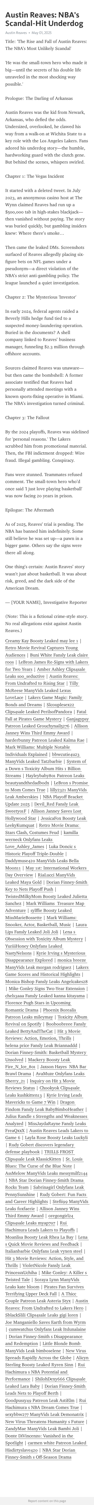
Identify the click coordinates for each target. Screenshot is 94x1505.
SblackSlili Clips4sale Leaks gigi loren (41, 1315)
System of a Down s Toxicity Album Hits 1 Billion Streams (46, 768)
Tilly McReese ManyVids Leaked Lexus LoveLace (42, 690)
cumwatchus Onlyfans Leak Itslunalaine (47, 1329)
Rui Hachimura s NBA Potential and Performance (45, 1372)
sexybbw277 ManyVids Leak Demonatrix (44, 1414)
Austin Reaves (16, 32)
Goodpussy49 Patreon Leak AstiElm (39, 1400)
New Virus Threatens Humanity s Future (44, 1421)
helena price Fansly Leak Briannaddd (41, 1045)
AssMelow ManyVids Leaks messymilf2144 (46, 1173)
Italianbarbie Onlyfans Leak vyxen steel (43, 1251)
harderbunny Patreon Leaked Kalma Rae (44, 740)
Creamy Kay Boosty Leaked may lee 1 (41, 641)
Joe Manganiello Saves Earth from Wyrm (45, 1322)
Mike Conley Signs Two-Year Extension (47, 988)
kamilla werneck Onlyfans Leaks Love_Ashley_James (42, 839)
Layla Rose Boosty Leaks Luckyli (56, 1137)
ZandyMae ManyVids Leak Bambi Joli (42, 1428)
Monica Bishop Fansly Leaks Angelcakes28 (46, 981)
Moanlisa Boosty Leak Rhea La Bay (39, 1237)
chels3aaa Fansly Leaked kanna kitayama (45, 996)
